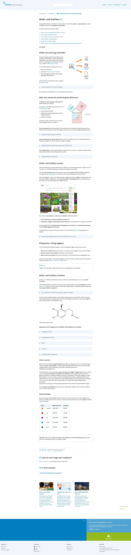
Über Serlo (3, 546)
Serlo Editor (69, 546)
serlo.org (77, 230)
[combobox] (60, 5)
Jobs (36, 548)
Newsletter (37, 546)
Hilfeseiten (51, 13)
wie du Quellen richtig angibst (49, 39)
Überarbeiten (124, 506)
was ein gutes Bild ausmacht (49, 34)
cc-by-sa (43, 286)
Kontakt (3, 548)
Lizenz (45, 169)
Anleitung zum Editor (52, 63)
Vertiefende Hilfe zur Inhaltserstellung (69, 13)
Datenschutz (102, 546)
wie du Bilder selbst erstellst (48, 41)
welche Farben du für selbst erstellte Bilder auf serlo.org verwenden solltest (61, 43)
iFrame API (69, 549)
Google (50, 174)
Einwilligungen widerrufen (105, 548)
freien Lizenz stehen (52, 71)
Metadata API (70, 548)
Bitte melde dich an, (44, 461)
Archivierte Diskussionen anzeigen (51, 473)
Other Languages (5, 549)
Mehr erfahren (95, 529)
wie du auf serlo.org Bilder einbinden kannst (53, 32)
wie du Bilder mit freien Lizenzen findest (51, 37)
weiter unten (44, 82)
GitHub (37, 549)
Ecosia (56, 174)
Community (42, 13)
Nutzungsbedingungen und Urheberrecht (109, 549)
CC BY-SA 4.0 (50, 450)
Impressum (102, 551)
